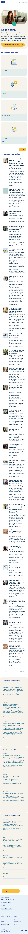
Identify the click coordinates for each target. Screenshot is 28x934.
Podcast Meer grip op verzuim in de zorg (15, 645)
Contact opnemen (5, 924)
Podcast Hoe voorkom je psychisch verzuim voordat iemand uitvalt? (16, 190)
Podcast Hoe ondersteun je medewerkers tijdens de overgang (17, 601)
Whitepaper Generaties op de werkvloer (16, 334)
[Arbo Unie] (4, 2)
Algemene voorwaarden (19, 919)
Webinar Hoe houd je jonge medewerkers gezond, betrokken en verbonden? (15, 310)
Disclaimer (16, 914)
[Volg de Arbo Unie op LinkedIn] (17, 930)
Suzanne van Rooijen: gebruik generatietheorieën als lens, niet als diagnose (16, 161)
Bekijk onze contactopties (7, 899)
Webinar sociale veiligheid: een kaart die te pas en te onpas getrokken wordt (16, 583)
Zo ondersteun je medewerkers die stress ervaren (16, 548)
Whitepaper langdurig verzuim (16, 249)
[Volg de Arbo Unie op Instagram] (22, 930)
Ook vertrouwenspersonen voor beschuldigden (15, 531)
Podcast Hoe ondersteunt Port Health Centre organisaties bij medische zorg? (17, 623)
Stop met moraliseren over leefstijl (15, 212)
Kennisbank (3, 919)
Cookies (15, 924)
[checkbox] (14, 65)
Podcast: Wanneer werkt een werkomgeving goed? (17, 505)
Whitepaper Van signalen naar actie (17, 461)
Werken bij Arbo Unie (5, 916)
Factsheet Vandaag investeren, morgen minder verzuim (15, 567)
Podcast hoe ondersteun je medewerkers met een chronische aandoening (16, 369)
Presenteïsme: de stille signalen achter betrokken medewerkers (16, 429)
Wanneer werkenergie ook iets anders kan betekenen (15, 445)
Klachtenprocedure (17, 921)
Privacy (15, 916)
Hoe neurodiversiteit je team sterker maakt (16, 277)
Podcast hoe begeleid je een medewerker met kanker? (16, 387)
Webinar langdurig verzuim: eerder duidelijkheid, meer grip (16, 411)
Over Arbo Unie (4, 914)
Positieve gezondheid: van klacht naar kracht (16, 480)
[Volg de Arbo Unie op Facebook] (26, 930)
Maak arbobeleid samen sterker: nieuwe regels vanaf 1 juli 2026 (16, 228)
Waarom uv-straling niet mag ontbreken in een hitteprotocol (16, 351)
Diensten (3, 921)
